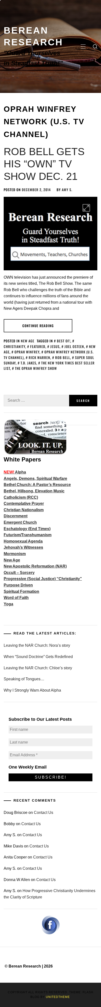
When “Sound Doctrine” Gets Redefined (38, 657)
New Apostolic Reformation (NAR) (35, 566)
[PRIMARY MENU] (83, 46)
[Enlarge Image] (86, 208)
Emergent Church (20, 522)
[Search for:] (36, 400)
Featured (37, 346)
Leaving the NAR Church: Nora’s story (37, 645)
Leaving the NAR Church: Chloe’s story (38, 668)
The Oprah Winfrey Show (36, 368)
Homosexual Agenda (23, 541)
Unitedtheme (58, 997)
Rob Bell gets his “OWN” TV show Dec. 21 (44, 164)
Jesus (55, 346)
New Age (27, 340)
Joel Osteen (74, 346)
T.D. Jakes (28, 362)
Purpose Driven (18, 585)
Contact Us (43, 812)
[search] (95, 46)
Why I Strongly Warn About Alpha (32, 690)
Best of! (63, 340)
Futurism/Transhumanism (27, 535)
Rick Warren (39, 357)
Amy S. (67, 189)
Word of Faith (16, 598)
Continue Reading (38, 325)
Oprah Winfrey (26, 351)
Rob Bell (62, 357)
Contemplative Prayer (24, 503)
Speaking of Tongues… (24, 679)
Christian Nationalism (24, 510)
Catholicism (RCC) (21, 497)
